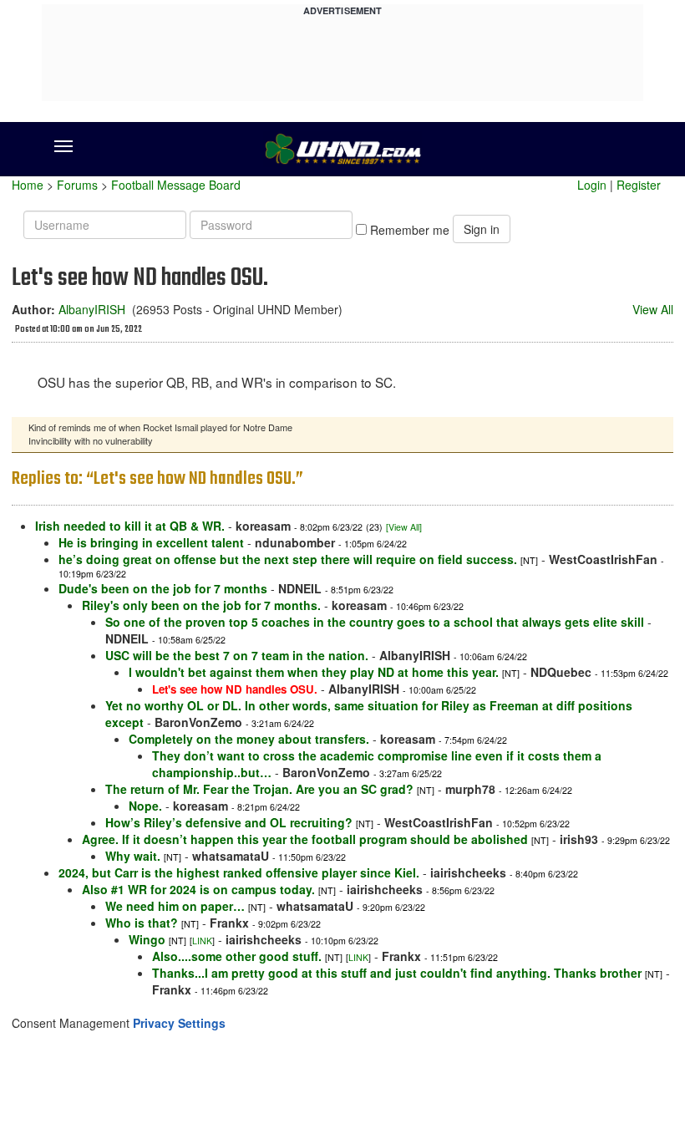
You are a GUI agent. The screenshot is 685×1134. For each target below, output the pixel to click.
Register (638, 184)
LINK (202, 940)
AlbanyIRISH (91, 309)
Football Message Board (176, 184)
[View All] (404, 527)
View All (652, 309)
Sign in (482, 229)
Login (591, 184)
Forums (77, 184)
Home (27, 184)
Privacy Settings (179, 1022)
